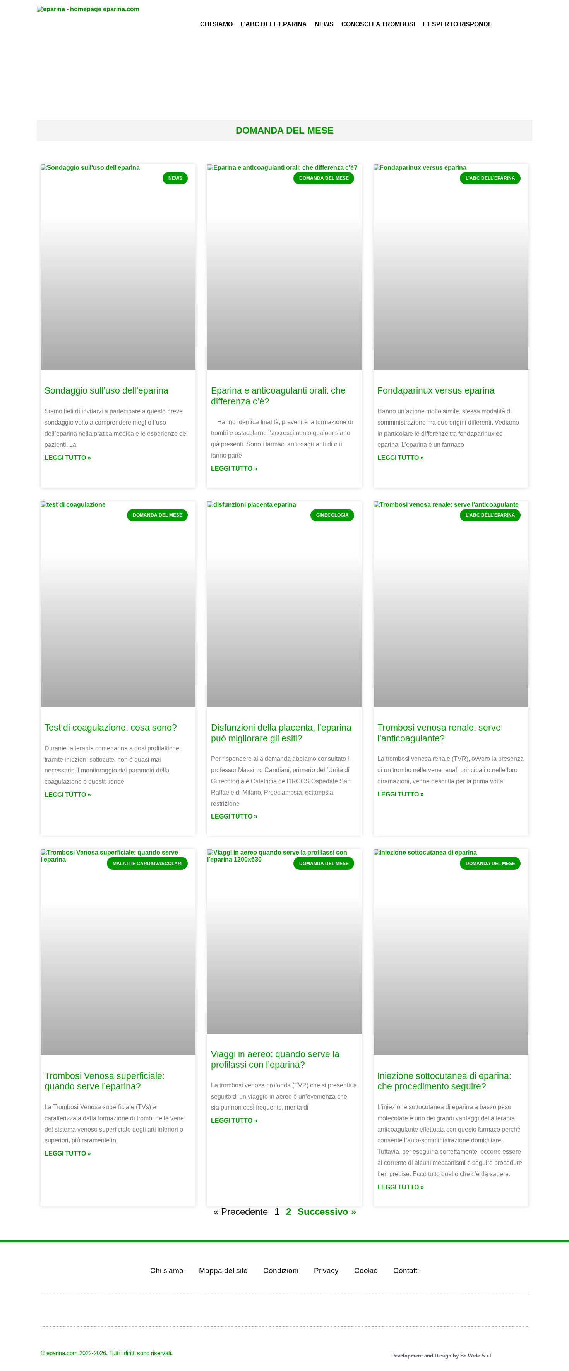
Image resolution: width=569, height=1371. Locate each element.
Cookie (366, 1270)
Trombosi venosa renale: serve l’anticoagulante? (439, 732)
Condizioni (280, 1270)
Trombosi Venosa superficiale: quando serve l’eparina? (105, 1081)
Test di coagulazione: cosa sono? (111, 727)
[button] (518, 53)
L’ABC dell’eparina (273, 24)
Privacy (326, 1270)
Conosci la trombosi (378, 24)
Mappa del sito (223, 1270)
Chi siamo (166, 1270)
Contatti (406, 1270)
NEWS (324, 24)
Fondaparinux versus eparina (436, 390)
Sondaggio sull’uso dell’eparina (106, 390)
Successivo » (327, 1211)
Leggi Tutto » (68, 457)
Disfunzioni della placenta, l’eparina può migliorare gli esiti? (281, 732)
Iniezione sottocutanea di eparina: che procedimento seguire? (444, 1081)
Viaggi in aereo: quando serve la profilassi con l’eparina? (275, 1059)
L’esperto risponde (457, 24)
